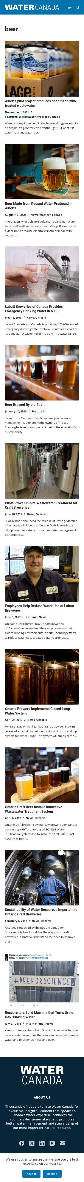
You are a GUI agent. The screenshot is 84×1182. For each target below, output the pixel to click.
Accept (31, 1174)
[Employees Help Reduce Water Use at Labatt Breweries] (42, 574)
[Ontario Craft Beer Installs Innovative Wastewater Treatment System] (42, 775)
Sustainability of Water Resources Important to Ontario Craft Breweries (41, 912)
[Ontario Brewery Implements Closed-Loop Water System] (42, 676)
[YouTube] (52, 1143)
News (34, 215)
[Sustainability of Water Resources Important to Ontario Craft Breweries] (42, 877)
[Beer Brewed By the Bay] (42, 373)
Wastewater (27, 117)
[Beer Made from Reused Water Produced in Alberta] (42, 171)
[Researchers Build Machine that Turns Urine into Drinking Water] (42, 980)
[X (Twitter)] (31, 1143)
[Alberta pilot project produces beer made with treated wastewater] (42, 69)
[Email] (62, 1143)
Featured (11, 117)
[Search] (77, 7)
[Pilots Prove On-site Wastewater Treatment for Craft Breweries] (42, 471)
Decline (52, 1174)
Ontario (40, 317)
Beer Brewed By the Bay (23, 405)
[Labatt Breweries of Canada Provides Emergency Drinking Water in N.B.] (42, 274)
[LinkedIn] (42, 1143)
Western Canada (48, 117)
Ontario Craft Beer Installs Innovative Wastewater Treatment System (33, 809)
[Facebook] (21, 1143)
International (35, 1024)
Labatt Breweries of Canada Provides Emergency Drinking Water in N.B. (34, 308)
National (31, 617)
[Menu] (70, 7)
